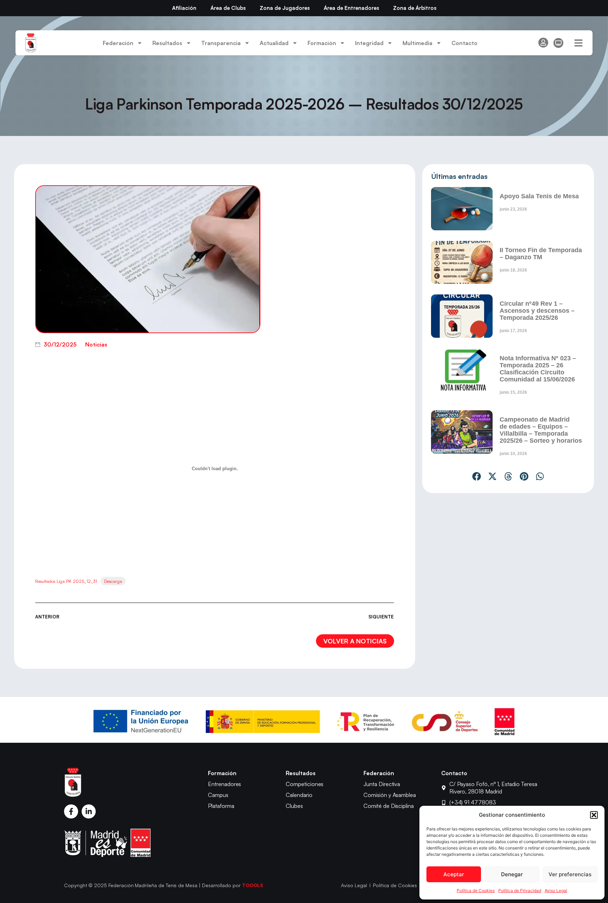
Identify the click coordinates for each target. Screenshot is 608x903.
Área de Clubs (228, 8)
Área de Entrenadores (351, 8)
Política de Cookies (476, 890)
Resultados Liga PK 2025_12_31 (66, 581)
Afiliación (184, 8)
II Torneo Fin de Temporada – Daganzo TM (541, 254)
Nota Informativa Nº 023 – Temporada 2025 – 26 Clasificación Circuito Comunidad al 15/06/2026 (538, 369)
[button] (593, 814)
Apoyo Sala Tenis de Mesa (539, 196)
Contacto (464, 42)
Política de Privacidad (519, 890)
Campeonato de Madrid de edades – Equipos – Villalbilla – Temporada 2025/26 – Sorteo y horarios (541, 430)
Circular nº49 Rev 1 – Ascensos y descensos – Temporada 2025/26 (537, 310)
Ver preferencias (570, 874)
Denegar (512, 874)
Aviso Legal (556, 890)
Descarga (113, 581)
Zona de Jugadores (285, 8)
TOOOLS (252, 885)
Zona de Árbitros (414, 8)
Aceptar (453, 874)
